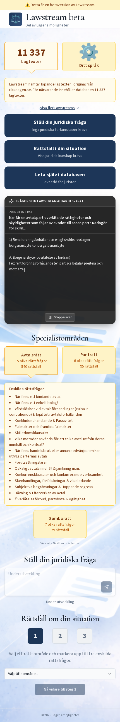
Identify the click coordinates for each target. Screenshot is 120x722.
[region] (60, 272)
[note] (60, 201)
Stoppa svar (63, 317)
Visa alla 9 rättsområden (57, 543)
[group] (60, 220)
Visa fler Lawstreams (57, 108)
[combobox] (60, 673)
